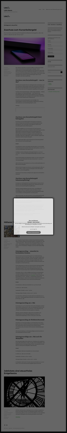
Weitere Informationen (33, 232)
